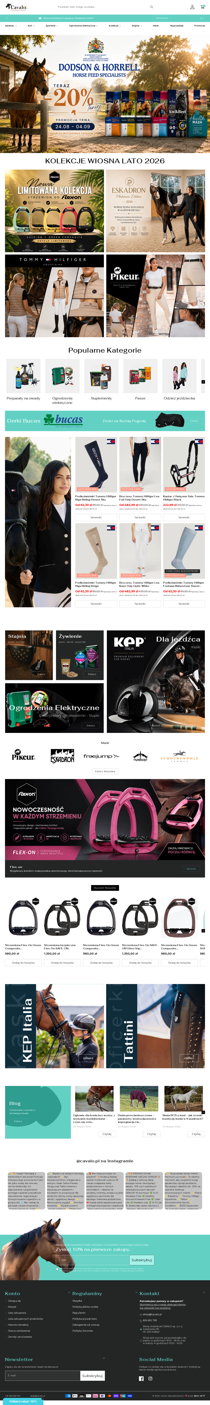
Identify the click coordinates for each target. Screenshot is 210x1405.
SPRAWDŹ (162, 18)
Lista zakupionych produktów (25, 1318)
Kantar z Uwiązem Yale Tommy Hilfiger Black (184, 498)
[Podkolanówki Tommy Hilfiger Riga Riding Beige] (96, 551)
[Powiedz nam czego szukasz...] (152, 7)
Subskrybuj (142, 1260)
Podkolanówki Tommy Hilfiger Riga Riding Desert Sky (95, 498)
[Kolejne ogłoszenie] (203, 18)
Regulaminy (87, 1293)
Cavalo (164, 1396)
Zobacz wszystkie (105, 771)
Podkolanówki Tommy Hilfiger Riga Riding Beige (95, 584)
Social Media (156, 1359)
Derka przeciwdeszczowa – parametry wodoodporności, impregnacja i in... (137, 1119)
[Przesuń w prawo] (203, 382)
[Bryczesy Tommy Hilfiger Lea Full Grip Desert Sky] (140, 465)
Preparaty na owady (23, 398)
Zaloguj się (14, 1301)
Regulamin (78, 1312)
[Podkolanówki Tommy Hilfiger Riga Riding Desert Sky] (96, 465)
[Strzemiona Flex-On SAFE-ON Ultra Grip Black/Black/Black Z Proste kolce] (140, 918)
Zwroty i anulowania (20, 1336)
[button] (11, 25)
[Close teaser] (42, 1399)
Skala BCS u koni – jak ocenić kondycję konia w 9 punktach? (182, 1117)
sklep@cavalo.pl (152, 1314)
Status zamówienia (19, 1330)
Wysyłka (77, 1301)
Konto (12, 1293)
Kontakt (149, 1293)
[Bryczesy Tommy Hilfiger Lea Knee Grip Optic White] (140, 551)
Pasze (140, 398)
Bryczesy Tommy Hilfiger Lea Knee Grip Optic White (139, 584)
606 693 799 (150, 1320)
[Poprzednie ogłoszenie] (6, 18)
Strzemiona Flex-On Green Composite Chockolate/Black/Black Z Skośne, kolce (179, 946)
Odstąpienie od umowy (86, 1324)
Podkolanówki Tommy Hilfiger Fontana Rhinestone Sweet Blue (183, 584)
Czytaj (107, 1134)
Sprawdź (191, 869)
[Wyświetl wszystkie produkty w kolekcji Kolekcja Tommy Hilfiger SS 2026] (38, 522)
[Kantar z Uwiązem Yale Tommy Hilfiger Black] (184, 465)
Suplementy (101, 398)
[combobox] (105, 7)
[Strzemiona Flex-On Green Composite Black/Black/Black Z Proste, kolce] (101, 918)
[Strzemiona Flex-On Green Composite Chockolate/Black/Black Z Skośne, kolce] (179, 918)
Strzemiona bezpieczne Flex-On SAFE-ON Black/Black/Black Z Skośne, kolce (60, 946)
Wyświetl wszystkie (105, 888)
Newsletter (19, 1359)
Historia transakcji (18, 1324)
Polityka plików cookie (85, 1306)
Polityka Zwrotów (82, 1330)
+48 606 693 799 (12, 1396)
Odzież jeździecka (179, 398)
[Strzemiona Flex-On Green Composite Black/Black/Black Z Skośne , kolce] (23, 918)
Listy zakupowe (17, 1312)
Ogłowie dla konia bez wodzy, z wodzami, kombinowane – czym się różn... (94, 1119)
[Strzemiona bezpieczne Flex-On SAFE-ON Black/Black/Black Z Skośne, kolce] (62, 918)
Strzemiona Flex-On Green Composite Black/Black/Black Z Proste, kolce (101, 946)
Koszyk (12, 1306)
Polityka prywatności (84, 1318)
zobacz (18, 1121)
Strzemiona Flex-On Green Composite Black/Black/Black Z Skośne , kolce (23, 946)
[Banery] (23, 756)
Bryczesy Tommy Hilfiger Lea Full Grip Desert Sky (139, 498)
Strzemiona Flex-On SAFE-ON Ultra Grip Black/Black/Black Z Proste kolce (140, 946)
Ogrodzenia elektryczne (62, 400)
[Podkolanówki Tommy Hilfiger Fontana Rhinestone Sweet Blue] (184, 551)
